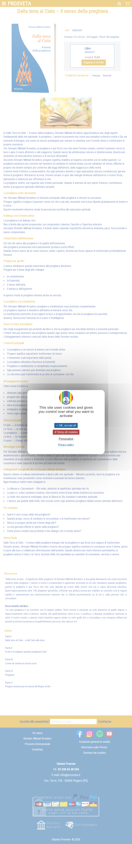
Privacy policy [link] (66, 444)
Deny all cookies (67, 432)
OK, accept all (67, 425)
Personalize (66, 438)
